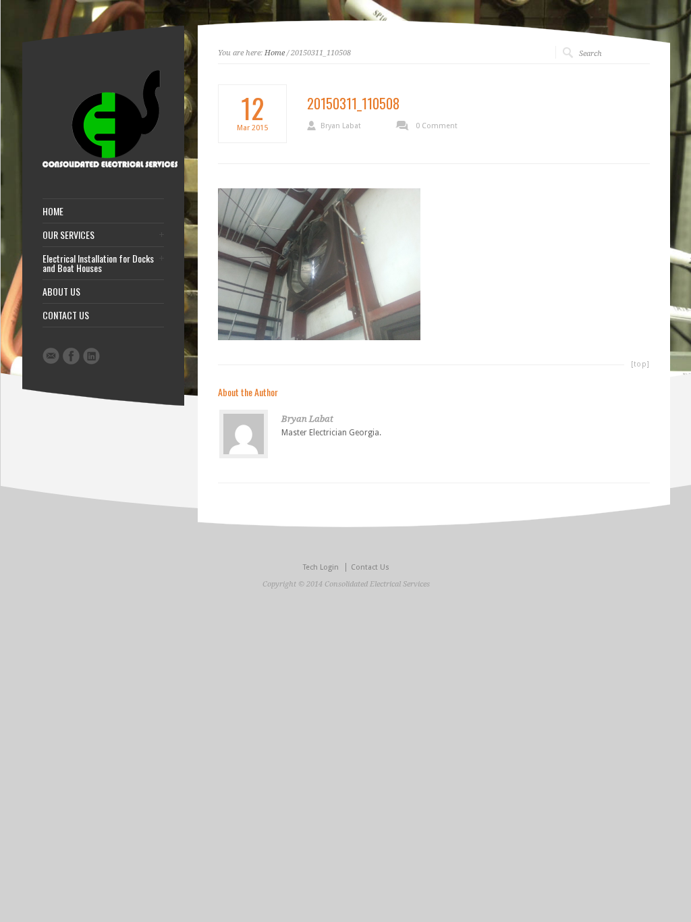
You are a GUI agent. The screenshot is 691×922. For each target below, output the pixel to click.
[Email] (51, 356)
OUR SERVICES (68, 235)
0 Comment (437, 125)
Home (275, 53)
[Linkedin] (91, 356)
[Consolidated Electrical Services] (110, 164)
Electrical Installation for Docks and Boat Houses (98, 263)
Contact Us (370, 567)
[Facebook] (71, 356)
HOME (53, 211)
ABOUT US (61, 291)
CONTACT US (66, 315)
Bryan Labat (341, 125)
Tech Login (321, 567)
